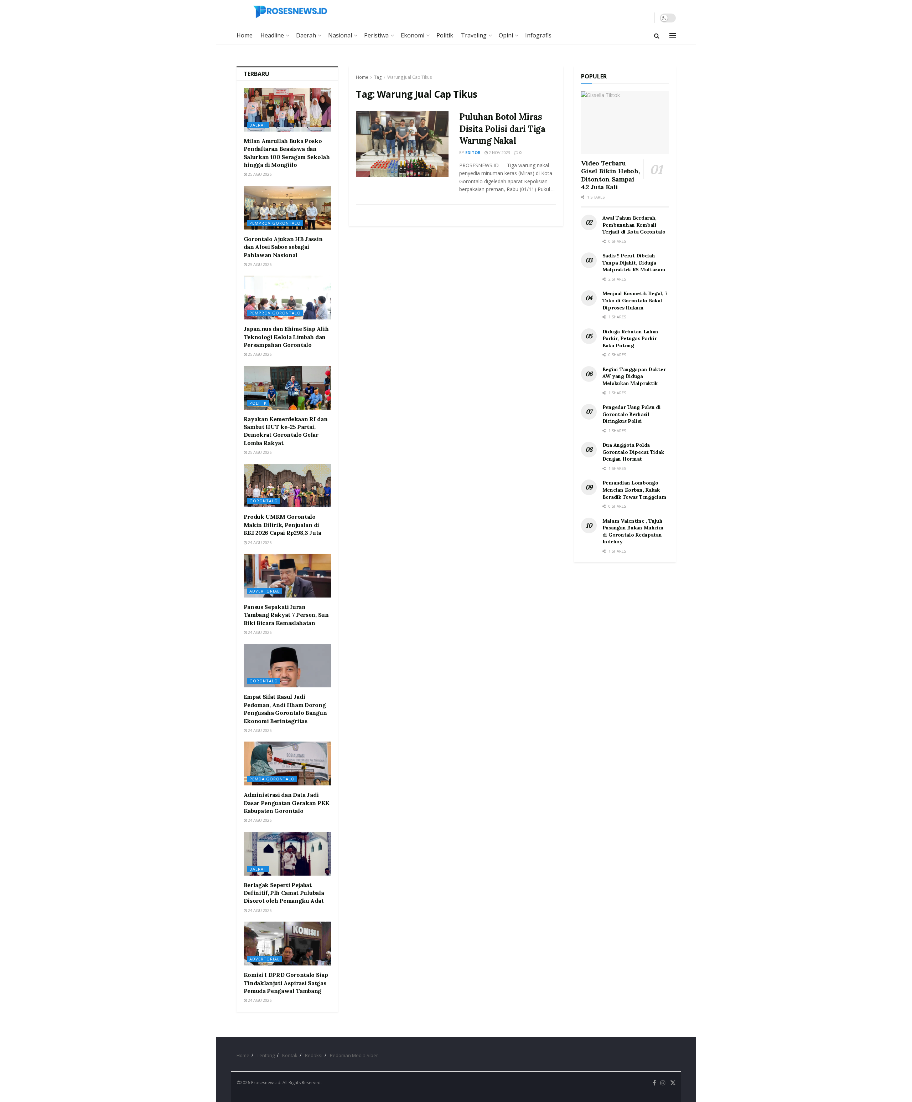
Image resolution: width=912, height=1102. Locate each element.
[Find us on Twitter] (673, 1083)
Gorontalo (263, 500)
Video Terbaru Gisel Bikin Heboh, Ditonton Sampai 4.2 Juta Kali (610, 175)
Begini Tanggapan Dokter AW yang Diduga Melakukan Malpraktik (634, 376)
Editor (473, 152)
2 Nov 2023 (499, 152)
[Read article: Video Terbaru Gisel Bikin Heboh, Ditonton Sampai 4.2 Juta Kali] (625, 122)
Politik (444, 35)
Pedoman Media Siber (354, 1055)
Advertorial (264, 591)
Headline (272, 35)
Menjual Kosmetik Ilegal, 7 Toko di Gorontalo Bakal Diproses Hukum (635, 300)
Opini (506, 35)
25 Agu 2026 (259, 174)
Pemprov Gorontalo (275, 223)
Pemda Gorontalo (272, 778)
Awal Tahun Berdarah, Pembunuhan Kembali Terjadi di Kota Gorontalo (633, 225)
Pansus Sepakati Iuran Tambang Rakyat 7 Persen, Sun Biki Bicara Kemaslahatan (286, 614)
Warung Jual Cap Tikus (409, 77)
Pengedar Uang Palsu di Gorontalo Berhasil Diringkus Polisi (631, 414)
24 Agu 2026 (259, 542)
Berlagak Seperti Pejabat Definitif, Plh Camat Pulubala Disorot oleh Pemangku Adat (284, 892)
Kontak (289, 1055)
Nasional (340, 35)
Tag (378, 77)
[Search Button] (656, 36)
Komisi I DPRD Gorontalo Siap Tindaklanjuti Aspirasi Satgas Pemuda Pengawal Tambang (286, 982)
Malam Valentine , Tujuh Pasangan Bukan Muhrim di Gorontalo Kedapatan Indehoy (633, 531)
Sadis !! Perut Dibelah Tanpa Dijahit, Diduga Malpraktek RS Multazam (633, 262)
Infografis (538, 35)
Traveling (474, 35)
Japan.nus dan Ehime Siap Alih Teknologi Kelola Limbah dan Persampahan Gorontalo (286, 336)
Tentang (266, 1055)
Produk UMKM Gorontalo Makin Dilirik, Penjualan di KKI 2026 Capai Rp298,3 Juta (282, 524)
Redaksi (313, 1055)
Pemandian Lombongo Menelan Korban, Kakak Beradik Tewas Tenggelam (634, 490)
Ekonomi (412, 35)
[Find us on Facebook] (654, 1083)
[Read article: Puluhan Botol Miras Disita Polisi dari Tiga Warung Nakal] (402, 144)
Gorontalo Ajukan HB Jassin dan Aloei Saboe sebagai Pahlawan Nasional (283, 246)
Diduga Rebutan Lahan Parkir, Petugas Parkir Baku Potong (630, 338)
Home (245, 35)
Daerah (306, 35)
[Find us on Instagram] (662, 1083)
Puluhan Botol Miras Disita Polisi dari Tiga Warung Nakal (502, 128)
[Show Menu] (672, 35)
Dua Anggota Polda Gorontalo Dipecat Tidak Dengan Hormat (633, 452)
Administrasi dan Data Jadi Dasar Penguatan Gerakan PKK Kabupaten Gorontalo (287, 802)
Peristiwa (376, 35)
